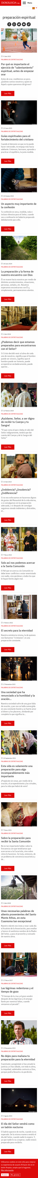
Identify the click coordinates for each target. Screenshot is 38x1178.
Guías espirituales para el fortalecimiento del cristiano (17, 137)
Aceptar (5, 1175)
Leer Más (7, 93)
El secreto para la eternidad (17, 630)
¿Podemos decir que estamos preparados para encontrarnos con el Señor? (18, 345)
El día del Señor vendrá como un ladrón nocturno (17, 1125)
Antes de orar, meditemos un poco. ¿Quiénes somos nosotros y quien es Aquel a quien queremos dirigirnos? (16, 81)
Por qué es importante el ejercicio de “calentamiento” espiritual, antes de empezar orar (17, 69)
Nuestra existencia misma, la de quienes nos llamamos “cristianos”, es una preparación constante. (18, 638)
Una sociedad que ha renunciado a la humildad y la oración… (18, 695)
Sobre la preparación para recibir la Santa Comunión (16, 839)
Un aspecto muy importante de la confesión (18, 205)
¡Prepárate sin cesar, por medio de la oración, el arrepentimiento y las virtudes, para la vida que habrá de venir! (19, 783)
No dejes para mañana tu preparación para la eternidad (18, 1057)
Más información (7, 1170)
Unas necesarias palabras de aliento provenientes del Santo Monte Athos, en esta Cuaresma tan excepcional (18, 916)
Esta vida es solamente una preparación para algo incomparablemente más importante (17, 771)
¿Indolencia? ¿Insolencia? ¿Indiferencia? (16, 491)
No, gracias (15, 1175)
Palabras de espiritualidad (12, 59)
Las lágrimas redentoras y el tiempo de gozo (17, 989)
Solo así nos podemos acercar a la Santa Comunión (18, 564)
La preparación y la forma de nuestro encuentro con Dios (17, 273)
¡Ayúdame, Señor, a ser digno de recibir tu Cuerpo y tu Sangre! (17, 422)
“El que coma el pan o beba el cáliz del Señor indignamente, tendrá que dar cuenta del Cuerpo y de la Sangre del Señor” (17, 433)
